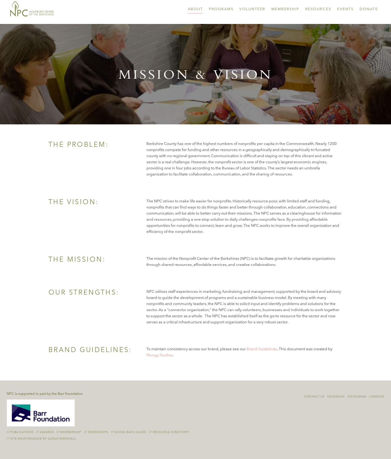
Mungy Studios (159, 355)
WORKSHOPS (98, 432)
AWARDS (47, 432)
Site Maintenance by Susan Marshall (43, 438)
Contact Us (314, 396)
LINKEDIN (376, 396)
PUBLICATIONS (21, 432)
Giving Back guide (130, 432)
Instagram (357, 396)
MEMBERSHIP (70, 432)
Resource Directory (171, 432)
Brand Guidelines (262, 349)
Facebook (336, 396)
